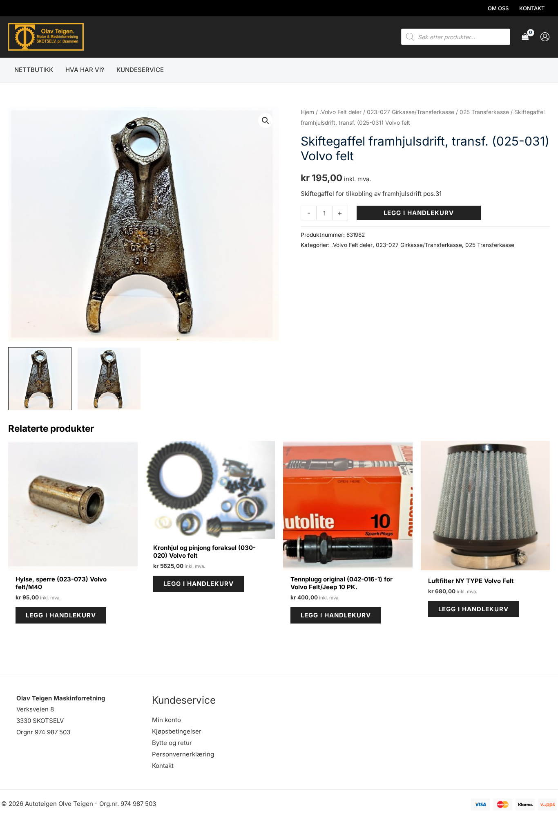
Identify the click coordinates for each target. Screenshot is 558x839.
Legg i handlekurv (419, 213)
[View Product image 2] (109, 379)
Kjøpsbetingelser (176, 731)
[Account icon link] (545, 37)
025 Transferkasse (484, 112)
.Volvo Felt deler (340, 112)
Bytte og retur (172, 743)
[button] (265, 120)
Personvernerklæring (183, 754)
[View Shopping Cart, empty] (525, 37)
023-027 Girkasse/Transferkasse (410, 112)
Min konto (166, 720)
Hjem (307, 112)
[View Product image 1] (39, 379)
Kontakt (163, 765)
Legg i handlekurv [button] (61, 615)
